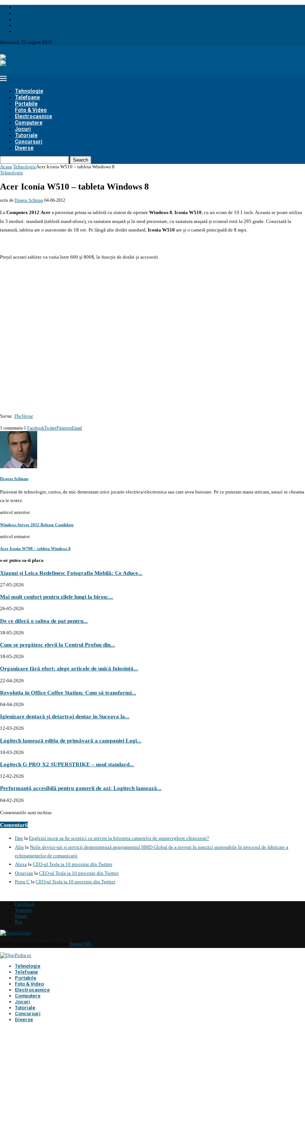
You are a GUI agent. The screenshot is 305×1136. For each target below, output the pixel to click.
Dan (19, 838)
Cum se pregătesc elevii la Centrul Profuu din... (57, 644)
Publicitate (26, 25)
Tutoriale (26, 135)
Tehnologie (29, 91)
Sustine (22, 19)
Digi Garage (27, 13)
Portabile (26, 104)
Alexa (21, 864)
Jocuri (23, 129)
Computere (28, 123)
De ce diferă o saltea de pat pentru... (44, 621)
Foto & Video (31, 110)
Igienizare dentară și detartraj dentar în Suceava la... (64, 716)
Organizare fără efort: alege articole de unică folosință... (69, 668)
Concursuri (28, 142)
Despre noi (25, 7)
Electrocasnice (33, 116)
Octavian (24, 873)
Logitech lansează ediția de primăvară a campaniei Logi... (70, 740)
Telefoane (27, 97)
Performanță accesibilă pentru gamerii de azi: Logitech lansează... (80, 788)
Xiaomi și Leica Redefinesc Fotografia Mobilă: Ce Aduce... (71, 573)
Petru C (22, 881)
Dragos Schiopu (29, 200)
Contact (23, 31)
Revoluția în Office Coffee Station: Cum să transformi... (68, 692)
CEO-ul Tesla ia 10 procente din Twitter (72, 864)
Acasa (6, 166)
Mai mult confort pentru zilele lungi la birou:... (56, 596)
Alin (19, 847)
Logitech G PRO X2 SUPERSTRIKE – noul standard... (67, 764)
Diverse (24, 148)
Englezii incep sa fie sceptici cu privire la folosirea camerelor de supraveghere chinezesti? (119, 838)
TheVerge (23, 416)
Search (80, 160)
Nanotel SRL (80, 943)
